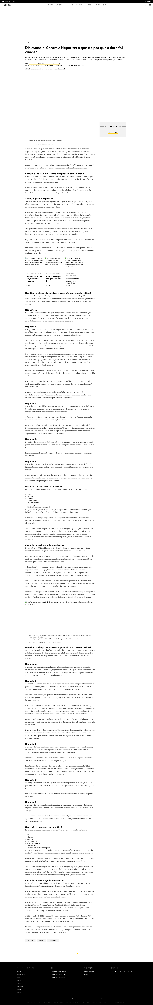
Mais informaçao (53, 273)
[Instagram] (120, 972)
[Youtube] (127, 972)
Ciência (30, 43)
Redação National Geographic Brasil (44, 64)
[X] (116, 972)
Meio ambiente (21, 974)
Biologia (53, 940)
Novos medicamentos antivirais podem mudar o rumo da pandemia (34, 279)
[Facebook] (112, 972)
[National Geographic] (3, 5)
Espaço (19, 989)
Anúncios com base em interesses (87, 998)
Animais (19, 971)
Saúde (41, 940)
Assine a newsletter (10, 1)
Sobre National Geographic (69, 998)
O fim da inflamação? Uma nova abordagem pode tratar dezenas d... (54, 279)
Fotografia (20, 986)
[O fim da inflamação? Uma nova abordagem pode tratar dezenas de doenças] (54, 264)
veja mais (113, 132)
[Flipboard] (123, 972)
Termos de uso (42, 998)
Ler (29, 285)
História (19, 977)
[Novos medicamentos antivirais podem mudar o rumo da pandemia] (34, 264)
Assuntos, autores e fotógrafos (58, 971)
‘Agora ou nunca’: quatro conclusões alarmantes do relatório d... (72, 280)
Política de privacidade (54, 998)
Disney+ (148, 1)
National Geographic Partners (58, 974)
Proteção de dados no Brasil (105, 998)
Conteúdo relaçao (34, 273)
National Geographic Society (58, 977)
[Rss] (131, 972)
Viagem (19, 983)
